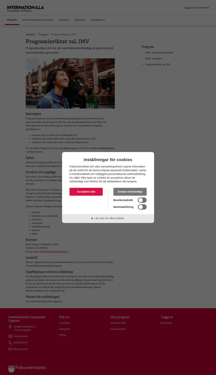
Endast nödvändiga (130, 191)
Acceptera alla (86, 191)
